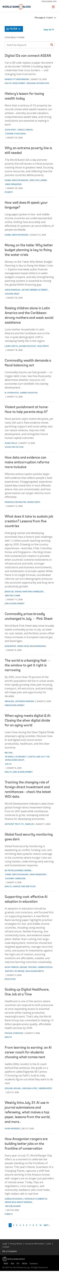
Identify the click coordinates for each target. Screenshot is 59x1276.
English (49, 18)
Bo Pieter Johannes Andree (18, 870)
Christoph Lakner (38, 180)
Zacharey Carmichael (15, 878)
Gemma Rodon (45, 967)
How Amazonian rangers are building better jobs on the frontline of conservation (26, 1144)
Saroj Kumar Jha (12, 289)
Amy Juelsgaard (13, 1206)
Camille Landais (25, 129)
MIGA (24, 1263)
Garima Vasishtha (29, 392)
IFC (18, 1263)
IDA (12, 1263)
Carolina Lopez (29, 1088)
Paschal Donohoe (14, 1033)
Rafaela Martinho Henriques (29, 591)
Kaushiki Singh (12, 293)
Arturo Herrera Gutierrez (35, 289)
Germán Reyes (45, 1088)
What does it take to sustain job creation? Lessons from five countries (29, 521)
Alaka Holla (11, 443)
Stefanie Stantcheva (15, 133)
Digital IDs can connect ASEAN (28, 56)
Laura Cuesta (11, 346)
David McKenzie (12, 1128)
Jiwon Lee (9, 591)
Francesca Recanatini (15, 502)
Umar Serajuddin (13, 184)
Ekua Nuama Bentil (35, 971)
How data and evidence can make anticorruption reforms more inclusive (27, 462)
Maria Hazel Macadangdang (31, 646)
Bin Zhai (8, 752)
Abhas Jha (9, 701)
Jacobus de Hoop (27, 346)
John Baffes (10, 646)
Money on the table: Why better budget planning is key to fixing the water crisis (29, 250)
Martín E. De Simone (14, 971)
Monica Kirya (33, 502)
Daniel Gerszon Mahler (16, 180)
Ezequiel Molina (13, 1088)
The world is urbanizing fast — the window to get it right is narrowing (28, 665)
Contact (5, 1246)
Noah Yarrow (12, 967)
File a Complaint (9, 1251)
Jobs (49, 1243)
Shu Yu (8, 764)
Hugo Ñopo (43, 346)
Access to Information (35, 1243)
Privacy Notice (16, 1243)
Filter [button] (13, 29)
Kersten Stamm (12, 595)
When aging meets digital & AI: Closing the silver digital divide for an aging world (28, 720)
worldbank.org (49, 1)
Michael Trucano (28, 967)
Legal (4, 1243)
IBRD (6, 1263)
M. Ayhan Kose (12, 392)
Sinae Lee (29, 824)
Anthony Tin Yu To (14, 824)
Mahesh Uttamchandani (17, 79)
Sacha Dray (10, 129)
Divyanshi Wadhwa (24, 701)
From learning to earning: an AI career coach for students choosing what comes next (28, 1052)
